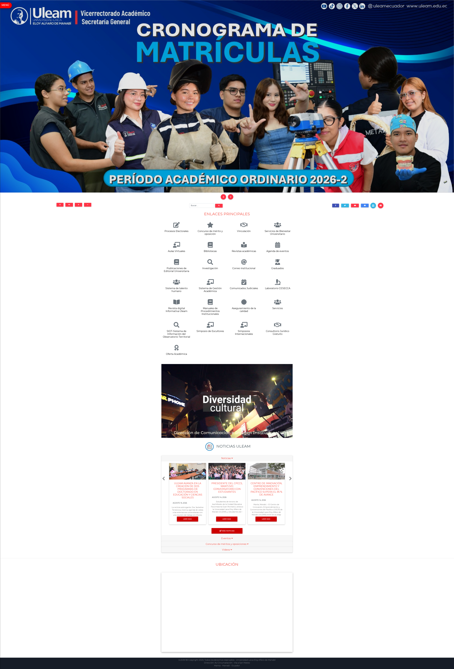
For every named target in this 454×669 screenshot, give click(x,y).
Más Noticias (228, 531)
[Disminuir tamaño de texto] (87, 205)
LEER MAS (188, 519)
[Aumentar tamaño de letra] (78, 205)
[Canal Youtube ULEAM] (355, 205)
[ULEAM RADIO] (380, 205)
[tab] (227, 458)
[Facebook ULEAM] (335, 205)
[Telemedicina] (373, 205)
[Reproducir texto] (69, 205)
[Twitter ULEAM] (345, 205)
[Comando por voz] (60, 205)
